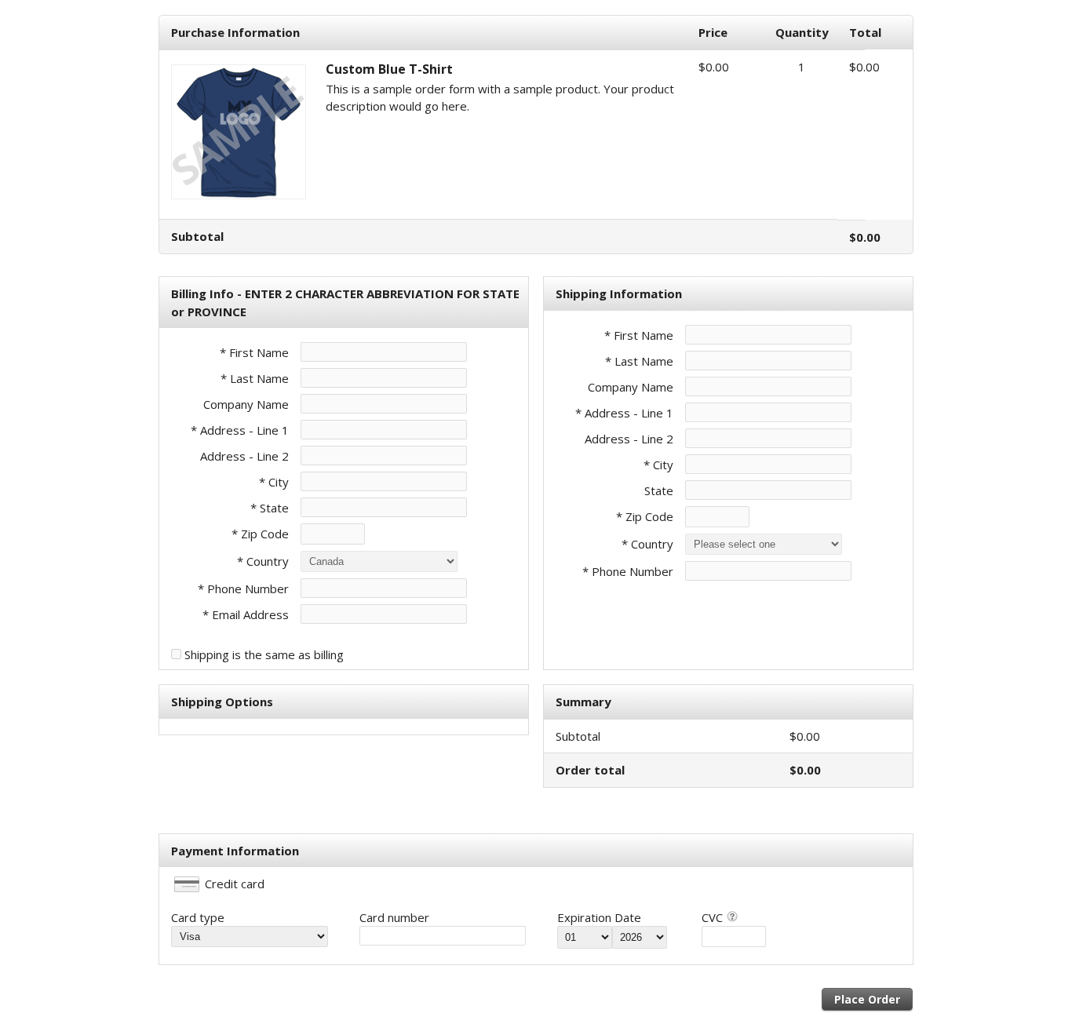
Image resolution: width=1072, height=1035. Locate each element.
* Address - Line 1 (240, 430)
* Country (263, 561)
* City (274, 482)
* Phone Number (627, 571)
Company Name (246, 404)
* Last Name (255, 378)
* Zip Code (260, 533)
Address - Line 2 (244, 456)
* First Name (254, 352)
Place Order (867, 999)
